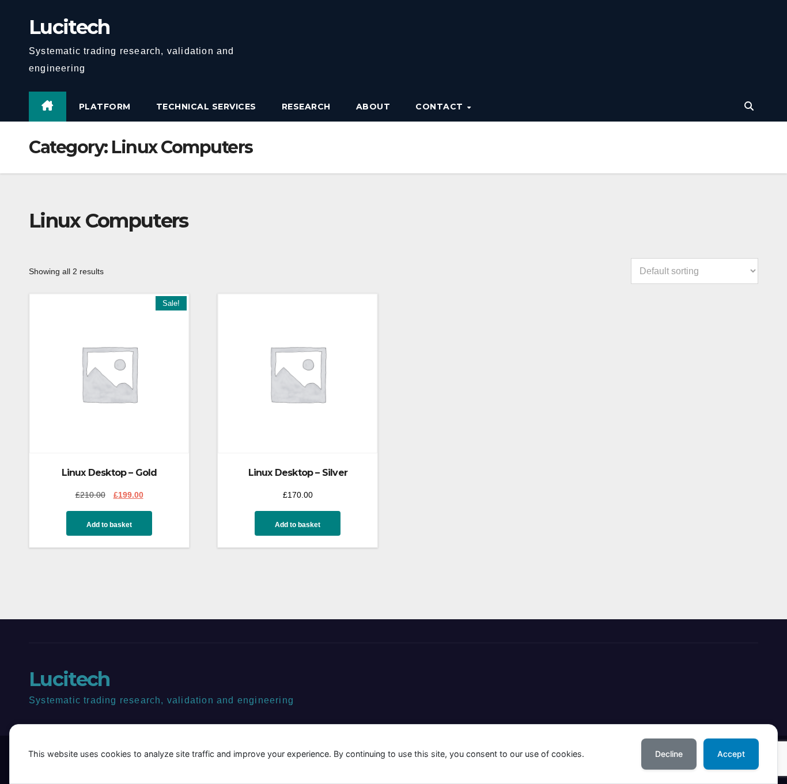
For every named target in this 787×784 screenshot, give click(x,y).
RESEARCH (306, 106)
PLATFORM (105, 106)
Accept (731, 754)
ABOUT (373, 106)
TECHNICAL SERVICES (206, 106)
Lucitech (69, 27)
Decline (669, 754)
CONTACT (440, 106)
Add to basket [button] (109, 525)
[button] (749, 106)
